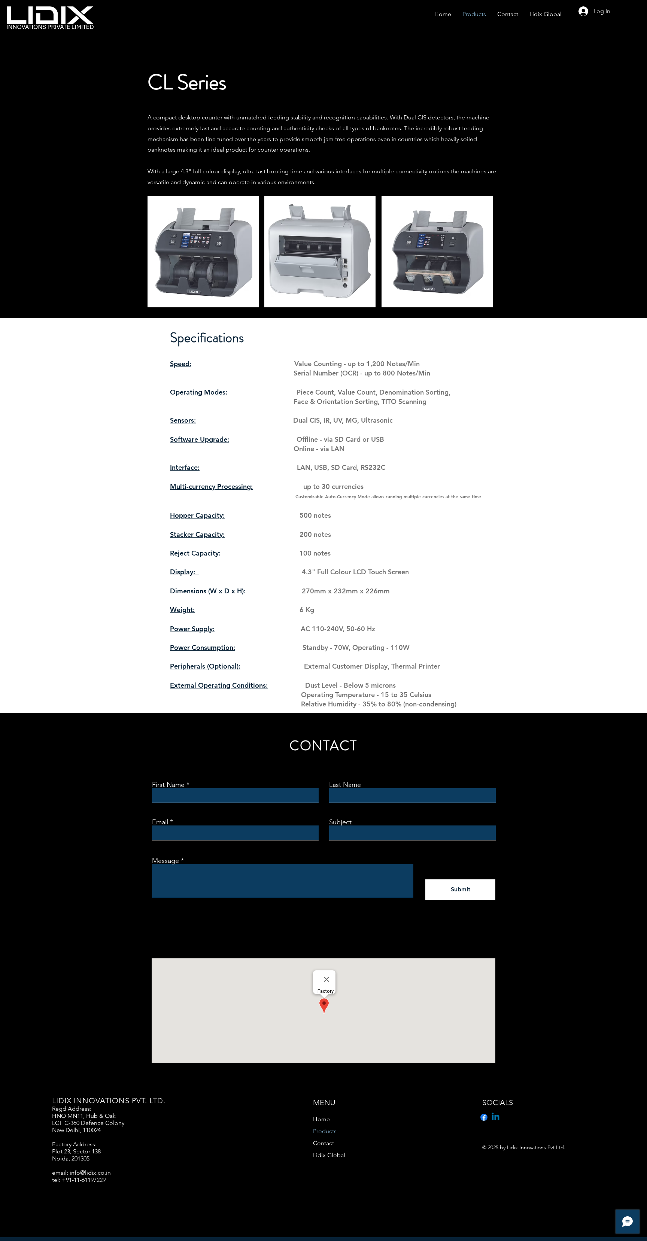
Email (160, 822)
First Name (168, 784)
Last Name (345, 784)
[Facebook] (484, 1117)
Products (325, 1131)
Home (321, 1119)
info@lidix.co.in (90, 1172)
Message (165, 860)
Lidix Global (329, 1155)
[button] (203, 251)
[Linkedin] (495, 1117)
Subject (340, 822)
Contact (323, 1143)
